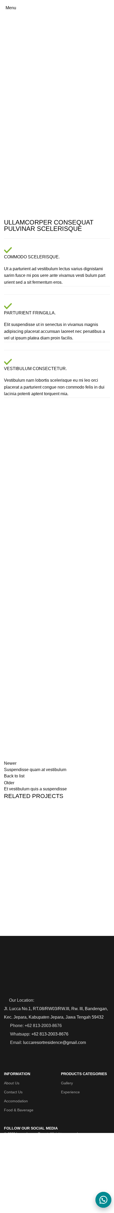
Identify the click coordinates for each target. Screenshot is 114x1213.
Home (8, 37)
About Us (11, 1083)
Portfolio (26, 37)
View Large (106, 812)
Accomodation (16, 1101)
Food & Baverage (18, 1110)
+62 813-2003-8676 (49, 1034)
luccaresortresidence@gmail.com (54, 1042)
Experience (70, 1092)
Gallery (67, 1083)
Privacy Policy (91, 1202)
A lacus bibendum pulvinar (42, 930)
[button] (101, 1200)
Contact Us (13, 1092)
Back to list (14, 776)
